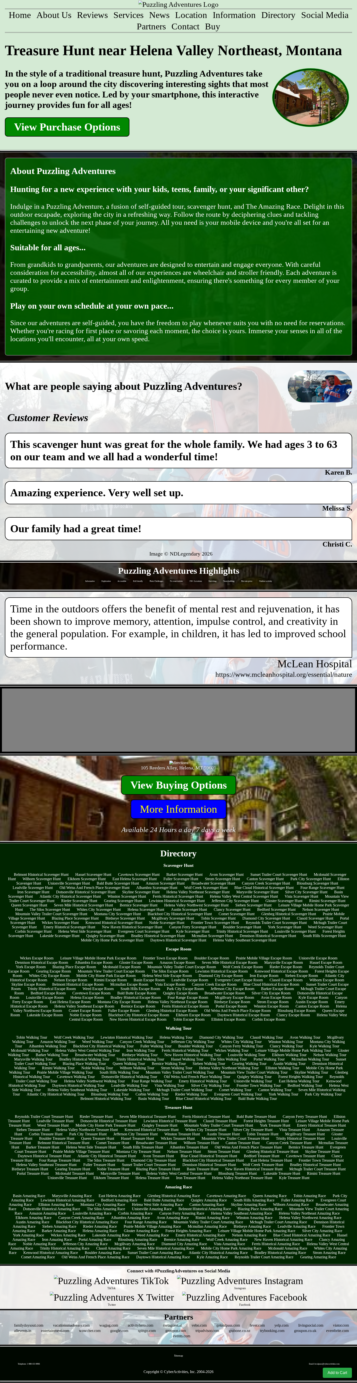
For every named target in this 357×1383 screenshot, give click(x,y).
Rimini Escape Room (110, 980)
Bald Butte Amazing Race (164, 1200)
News (159, 15)
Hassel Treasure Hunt (137, 1138)
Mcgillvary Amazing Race (134, 1244)
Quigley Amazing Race (209, 1200)
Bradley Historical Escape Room (135, 997)
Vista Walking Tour (169, 1085)
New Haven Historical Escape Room (138, 1019)
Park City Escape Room (185, 989)
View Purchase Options (67, 127)
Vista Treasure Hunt (294, 1130)
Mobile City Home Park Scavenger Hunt (112, 940)
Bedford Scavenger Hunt (276, 909)
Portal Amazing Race (95, 1239)
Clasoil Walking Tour (266, 1037)
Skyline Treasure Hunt (322, 1151)
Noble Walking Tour (97, 1068)
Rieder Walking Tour (191, 1094)
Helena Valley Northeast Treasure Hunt (242, 1178)
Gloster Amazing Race (141, 1231)
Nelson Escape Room (70, 980)
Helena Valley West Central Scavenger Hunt (244, 896)
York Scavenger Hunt (284, 927)
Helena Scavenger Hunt (146, 909)
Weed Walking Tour (97, 1042)
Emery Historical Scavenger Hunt (69, 927)
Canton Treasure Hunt (243, 1143)
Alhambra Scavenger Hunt (156, 888)
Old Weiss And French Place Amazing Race (95, 1257)
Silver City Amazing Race (322, 1231)
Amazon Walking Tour (57, 1042)
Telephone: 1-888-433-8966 (29, 1364)
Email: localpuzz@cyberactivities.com (324, 1364)
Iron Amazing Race (57, 1239)
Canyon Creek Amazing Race (81, 1218)
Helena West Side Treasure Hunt (91, 1147)
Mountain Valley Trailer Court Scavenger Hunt (51, 914)
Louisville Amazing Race (92, 1213)
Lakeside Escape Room (45, 1015)
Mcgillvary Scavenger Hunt (173, 918)
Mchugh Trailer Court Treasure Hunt (317, 1169)
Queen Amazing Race (270, 1196)
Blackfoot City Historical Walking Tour (103, 1046)
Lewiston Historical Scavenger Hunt (177, 901)
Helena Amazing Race (100, 1231)
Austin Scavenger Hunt (189, 909)
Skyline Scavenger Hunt (141, 892)
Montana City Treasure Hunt (138, 1151)
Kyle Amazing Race (212, 1257)
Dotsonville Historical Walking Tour (129, 1077)
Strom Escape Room (273, 1002)
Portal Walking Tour (269, 1059)
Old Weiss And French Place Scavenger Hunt (94, 888)
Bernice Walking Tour (169, 1063)
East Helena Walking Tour (299, 1081)
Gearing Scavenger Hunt (123, 901)
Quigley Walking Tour (254, 1077)
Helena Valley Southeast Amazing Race (241, 1213)
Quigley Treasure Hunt (159, 1125)
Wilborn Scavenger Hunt (42, 879)
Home (20, 15)
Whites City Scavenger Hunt (99, 909)
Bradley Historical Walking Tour (84, 1059)
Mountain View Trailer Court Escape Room (111, 971)
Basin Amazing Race (29, 1196)
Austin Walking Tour (289, 1063)
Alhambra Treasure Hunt (189, 1147)
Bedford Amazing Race (119, 1200)
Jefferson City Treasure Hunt (135, 1134)
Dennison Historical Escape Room (41, 962)
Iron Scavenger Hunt (33, 892)
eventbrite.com (337, 1331)
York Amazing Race (28, 1235)
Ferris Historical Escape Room (185, 1006)
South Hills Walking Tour (119, 1072)
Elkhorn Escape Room (193, 1015)
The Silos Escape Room (170, 971)
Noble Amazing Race (39, 1244)
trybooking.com (272, 1331)
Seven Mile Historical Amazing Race (165, 1248)
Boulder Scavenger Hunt (242, 927)
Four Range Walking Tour (152, 1081)
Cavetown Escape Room (91, 993)
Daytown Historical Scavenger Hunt (178, 940)
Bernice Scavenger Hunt (138, 905)
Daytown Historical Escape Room (243, 1015)
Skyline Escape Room (28, 984)
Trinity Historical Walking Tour (140, 1059)
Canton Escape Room (312, 1006)
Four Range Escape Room (188, 997)
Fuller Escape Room (123, 1011)
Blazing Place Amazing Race (260, 1209)
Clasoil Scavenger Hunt (315, 918)
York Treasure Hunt (275, 1125)
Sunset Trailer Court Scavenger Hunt (278, 874)
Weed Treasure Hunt (53, 1125)
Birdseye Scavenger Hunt (125, 918)
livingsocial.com (310, 1325)
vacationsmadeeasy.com (71, 1325)
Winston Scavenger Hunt (127, 896)
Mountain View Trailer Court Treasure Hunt (235, 1138)
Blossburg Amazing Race (137, 1239)
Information (234, 15)
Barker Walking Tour (52, 1055)
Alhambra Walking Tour (47, 1046)
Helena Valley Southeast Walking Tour (77, 1090)
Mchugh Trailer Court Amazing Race (278, 1222)
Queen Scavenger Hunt (29, 905)
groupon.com (175, 1331)
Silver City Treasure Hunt (252, 1130)
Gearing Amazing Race (318, 1257)
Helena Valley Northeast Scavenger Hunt (198, 892)
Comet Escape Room (85, 1011)
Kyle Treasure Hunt (294, 1178)
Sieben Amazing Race (59, 1226)
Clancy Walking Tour (286, 1046)
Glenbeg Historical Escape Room (171, 1011)
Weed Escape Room (98, 989)
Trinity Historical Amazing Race (64, 1248)
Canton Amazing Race (206, 1204)
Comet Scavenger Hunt (237, 914)
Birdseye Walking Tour (140, 1055)
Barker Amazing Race (59, 1231)
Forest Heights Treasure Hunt (266, 1121)
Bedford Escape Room (48, 993)
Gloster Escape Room (136, 962)
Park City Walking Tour (323, 1094)
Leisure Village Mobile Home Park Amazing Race (256, 1231)
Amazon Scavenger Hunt (165, 883)
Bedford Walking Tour (305, 1085)
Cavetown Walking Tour (76, 1077)
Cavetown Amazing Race (226, 1196)
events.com (181, 1336)
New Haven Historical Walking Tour (192, 1055)
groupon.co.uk (305, 1331)
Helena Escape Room (87, 997)
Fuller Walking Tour (155, 1046)
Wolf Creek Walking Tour (74, 1037)
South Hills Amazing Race (254, 1200)
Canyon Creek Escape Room (214, 984)
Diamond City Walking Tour (221, 1037)
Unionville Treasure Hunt (67, 1178)
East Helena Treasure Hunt (271, 1160)
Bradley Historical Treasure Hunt (315, 1165)
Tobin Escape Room (188, 1019)
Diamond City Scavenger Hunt (266, 918)
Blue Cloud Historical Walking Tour (203, 1098)
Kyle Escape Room (313, 997)
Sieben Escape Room (301, 976)
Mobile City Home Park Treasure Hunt (105, 1125)
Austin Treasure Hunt (223, 1134)
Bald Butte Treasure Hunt (256, 1116)
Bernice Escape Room (138, 1006)
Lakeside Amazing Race (111, 1235)
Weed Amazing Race (152, 1235)
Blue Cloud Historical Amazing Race (301, 1235)
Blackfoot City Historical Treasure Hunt (213, 1160)
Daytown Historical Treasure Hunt (44, 1156)
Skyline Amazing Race (248, 1204)
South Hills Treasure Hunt (143, 1147)
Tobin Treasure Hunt (262, 1134)
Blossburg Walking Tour (110, 1094)
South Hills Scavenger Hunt (324, 936)
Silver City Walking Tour (210, 1085)
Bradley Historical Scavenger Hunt (158, 936)
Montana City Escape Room (119, 1002)
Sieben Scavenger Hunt (253, 905)
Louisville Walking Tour (246, 1055)
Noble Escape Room (86, 1015)
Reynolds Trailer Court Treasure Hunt (44, 1116)
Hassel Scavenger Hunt (93, 874)
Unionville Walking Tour (253, 1081)
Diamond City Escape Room (221, 976)
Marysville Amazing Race (72, 1196)
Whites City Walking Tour (241, 1042)
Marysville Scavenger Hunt (257, 892)
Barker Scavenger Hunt (184, 874)
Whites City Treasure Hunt (205, 1130)
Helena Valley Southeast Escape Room (84, 1006)
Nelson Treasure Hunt (184, 1151)
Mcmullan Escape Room (129, 984)
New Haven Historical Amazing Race (283, 1239)
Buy (212, 26)
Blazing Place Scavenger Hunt (75, 918)
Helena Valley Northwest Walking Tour (94, 1081)
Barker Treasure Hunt (42, 1147)
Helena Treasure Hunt (152, 1178)
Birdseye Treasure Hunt (30, 1169)
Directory (278, 15)
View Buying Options (178, 785)
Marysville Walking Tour (33, 1059)
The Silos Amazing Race (106, 1209)
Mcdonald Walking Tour (30, 1050)
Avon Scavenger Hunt (226, 874)
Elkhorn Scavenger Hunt (87, 879)
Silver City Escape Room (271, 993)
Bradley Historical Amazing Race (280, 1253)
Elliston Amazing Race (56, 1204)
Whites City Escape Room (49, 976)
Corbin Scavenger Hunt (33, 931)
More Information (178, 809)
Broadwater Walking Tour (95, 1055)
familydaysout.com (28, 1325)
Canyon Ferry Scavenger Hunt (192, 927)
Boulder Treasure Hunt (56, 1138)
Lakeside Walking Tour (132, 1090)
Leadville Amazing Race (296, 1226)
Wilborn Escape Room (326, 980)
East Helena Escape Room (70, 1002)
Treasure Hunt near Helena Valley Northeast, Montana (173, 50)
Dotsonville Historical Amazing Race (51, 1209)
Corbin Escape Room (268, 1019)
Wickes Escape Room (36, 958)
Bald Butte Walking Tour (257, 1098)
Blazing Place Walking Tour (84, 1063)
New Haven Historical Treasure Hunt (253, 1169)
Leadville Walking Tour (129, 1085)
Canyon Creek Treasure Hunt (289, 1143)
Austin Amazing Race (32, 1222)
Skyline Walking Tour (311, 1072)
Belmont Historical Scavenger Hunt (41, 874)
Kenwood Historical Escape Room (281, 971)
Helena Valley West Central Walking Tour (87, 1050)
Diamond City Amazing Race (184, 1244)
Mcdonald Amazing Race (287, 1248)
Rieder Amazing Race (100, 1226)
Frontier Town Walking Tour (259, 1085)
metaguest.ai (172, 1325)
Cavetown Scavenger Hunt (139, 874)
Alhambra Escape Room (93, 962)
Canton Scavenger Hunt (265, 879)
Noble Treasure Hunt (113, 1169)
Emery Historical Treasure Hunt (321, 1125)
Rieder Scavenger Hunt (79, 901)
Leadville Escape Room (189, 980)
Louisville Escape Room (45, 997)
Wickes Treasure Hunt (178, 1138)
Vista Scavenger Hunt (301, 896)
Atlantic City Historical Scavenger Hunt (70, 896)
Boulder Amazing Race (103, 1253)
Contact (185, 26)
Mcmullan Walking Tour (310, 1059)
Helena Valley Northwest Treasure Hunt (87, 1130)
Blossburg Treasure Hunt (237, 1173)
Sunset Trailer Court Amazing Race (155, 1253)
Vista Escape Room (170, 984)
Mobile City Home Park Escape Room (106, 976)
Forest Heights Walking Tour (300, 1077)
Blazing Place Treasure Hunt (158, 1169)
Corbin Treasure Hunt (45, 1134)
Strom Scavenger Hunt (222, 879)
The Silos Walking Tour (228, 1059)
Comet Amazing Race (38, 1257)
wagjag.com (108, 1325)
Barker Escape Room (277, 989)
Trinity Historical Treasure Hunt (300, 1138)
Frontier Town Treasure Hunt (321, 1160)
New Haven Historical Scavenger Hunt (132, 927)
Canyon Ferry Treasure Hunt (305, 1116)
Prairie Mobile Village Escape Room (264, 958)
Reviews (92, 15)
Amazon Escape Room (177, 962)
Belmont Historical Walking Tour (105, 1098)
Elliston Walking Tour (282, 1068)
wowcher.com (90, 1331)
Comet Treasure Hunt (112, 1143)
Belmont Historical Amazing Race (204, 1209)
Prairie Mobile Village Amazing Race (152, 1226)
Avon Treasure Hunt (158, 1156)
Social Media (324, 15)
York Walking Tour (283, 1094)
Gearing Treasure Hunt (72, 1169)
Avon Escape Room (276, 997)
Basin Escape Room (149, 980)
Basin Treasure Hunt (202, 1169)
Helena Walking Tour (176, 1037)
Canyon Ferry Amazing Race (181, 1213)
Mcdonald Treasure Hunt (74, 1173)
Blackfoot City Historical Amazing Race (87, 1222)
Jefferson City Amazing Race (85, 1244)
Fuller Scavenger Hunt (180, 879)
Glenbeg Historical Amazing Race (173, 1196)
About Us (53, 15)
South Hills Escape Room (140, 989)
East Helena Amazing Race (120, 1196)
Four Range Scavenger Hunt (322, 888)
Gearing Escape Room (53, 971)
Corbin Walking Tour (152, 1094)
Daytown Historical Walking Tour (78, 1085)
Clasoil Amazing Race (113, 1248)
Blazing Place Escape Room (74, 967)
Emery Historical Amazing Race (200, 1235)
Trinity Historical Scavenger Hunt (242, 931)
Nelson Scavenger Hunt (320, 909)
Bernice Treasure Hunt (306, 1147)
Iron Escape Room (264, 976)
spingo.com (147, 1331)
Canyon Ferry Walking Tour (241, 1046)
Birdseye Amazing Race (252, 1226)
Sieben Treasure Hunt (33, 1130)
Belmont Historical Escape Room (77, 984)
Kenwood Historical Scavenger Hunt (113, 923)
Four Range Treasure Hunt (59, 1160)
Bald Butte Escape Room (136, 993)
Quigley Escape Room (180, 993)
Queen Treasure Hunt (97, 1138)
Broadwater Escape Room (224, 993)
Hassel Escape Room (326, 962)
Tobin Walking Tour (31, 1037)
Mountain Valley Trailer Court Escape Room (181, 967)
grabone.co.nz (239, 1331)
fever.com (257, 1325)
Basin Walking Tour (153, 1098)
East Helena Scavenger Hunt (134, 879)
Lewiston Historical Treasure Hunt (170, 1121)
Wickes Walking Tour (231, 1050)
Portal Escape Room (231, 1006)
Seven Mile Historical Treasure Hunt (147, 1116)
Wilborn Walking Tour (137, 1068)
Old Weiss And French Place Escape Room (237, 1011)
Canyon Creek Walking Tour (142, 1042)
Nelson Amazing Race (249, 1235)
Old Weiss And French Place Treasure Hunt (248, 1147)
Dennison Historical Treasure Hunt (209, 1165)
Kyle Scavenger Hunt (192, 931)
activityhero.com (140, 1325)
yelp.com (281, 1325)
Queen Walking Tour (129, 1063)
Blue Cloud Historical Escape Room (271, 984)
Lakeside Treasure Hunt (282, 1173)
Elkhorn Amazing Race (33, 1218)
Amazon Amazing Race (47, 1213)
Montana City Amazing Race (102, 1204)
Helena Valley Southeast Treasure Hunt (46, 1165)
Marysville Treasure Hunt (120, 1173)
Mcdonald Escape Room (122, 967)
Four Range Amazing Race (146, 1222)
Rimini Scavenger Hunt (327, 901)
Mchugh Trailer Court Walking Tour (184, 1090)
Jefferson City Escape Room (232, 989)
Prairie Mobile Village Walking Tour (65, 1072)
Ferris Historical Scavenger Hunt (178, 896)
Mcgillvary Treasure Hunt (305, 1134)
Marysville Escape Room (283, 962)
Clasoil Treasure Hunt (220, 1121)
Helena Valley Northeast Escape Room (177, 1002)
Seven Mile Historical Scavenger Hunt (83, 905)
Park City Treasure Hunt (88, 1134)
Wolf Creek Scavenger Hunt (206, 888)
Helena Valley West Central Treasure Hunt (179, 1173)
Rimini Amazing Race (213, 1218)
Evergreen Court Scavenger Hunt (143, 931)
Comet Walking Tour (235, 1090)
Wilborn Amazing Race (291, 1204)
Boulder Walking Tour (195, 1046)
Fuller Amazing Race (297, 1200)
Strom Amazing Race (329, 1253)
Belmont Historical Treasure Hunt (63, 1143)
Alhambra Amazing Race (130, 1218)
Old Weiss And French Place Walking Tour (197, 1077)
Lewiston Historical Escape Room (221, 971)
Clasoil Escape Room (286, 980)
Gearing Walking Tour (249, 1063)
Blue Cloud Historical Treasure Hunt (209, 1156)
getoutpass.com (228, 1325)
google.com (119, 1331)
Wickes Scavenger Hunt (60, 923)
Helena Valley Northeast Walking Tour (229, 1068)
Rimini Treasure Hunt (323, 1173)
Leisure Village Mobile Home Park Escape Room (98, 958)
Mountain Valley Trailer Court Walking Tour (180, 1072)
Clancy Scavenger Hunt (232, 909)
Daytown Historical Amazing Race (163, 1257)
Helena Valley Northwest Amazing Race (310, 1218)
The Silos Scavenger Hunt (50, 909)
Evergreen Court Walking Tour (238, 1094)
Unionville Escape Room (318, 958)
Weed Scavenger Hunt (325, 927)
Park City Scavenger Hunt (310, 879)
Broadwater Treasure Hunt (156, 1143)
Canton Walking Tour (274, 1090)
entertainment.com (55, 1331)
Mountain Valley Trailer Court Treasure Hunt (218, 1125)
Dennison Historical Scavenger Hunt (268, 936)
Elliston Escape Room (228, 1019)
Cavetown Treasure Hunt (305, 1156)
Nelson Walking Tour (329, 1055)
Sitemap (178, 1355)
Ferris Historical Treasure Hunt (206, 1116)
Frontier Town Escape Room (165, 958)
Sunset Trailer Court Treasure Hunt (149, 1165)
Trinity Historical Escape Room (51, 989)
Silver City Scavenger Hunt (306, 892)
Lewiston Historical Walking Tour (127, 1037)
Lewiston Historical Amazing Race (67, 1200)
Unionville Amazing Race (152, 1209)
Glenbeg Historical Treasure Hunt (272, 1151)
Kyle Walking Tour (324, 1046)
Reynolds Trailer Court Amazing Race (264, 1257)
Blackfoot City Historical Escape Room (138, 1015)
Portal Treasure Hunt (33, 1173)
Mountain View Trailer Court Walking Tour (254, 1072)
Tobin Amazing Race (309, 1196)
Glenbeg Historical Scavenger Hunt (288, 914)
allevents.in (22, 1331)
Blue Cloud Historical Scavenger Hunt (264, 888)
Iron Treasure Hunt (190, 1178)
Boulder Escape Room (211, 958)
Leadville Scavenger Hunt (33, 888)
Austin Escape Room (311, 1002)
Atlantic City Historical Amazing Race (218, 1253)
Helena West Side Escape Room (167, 976)
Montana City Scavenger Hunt (117, 914)
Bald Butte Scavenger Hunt (118, 883)
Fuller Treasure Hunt (99, 1165)
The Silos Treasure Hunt (105, 1160)
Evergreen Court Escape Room (239, 980)
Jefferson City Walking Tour (192, 1042)
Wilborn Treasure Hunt (201, 1143)
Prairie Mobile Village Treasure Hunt (81, 1151)
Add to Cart (337, 1373)
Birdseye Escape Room (232, 1002)
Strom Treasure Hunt (224, 1151)
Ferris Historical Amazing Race (276, 1244)
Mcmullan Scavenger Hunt (212, 936)
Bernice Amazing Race (181, 1239)
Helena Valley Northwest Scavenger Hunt (196, 905)
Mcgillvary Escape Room (234, 997)
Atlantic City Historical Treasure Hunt (106, 1156)
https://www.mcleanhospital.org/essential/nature (283, 674)
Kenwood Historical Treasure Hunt (151, 1130)
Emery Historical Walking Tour (203, 1081)
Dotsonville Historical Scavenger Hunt (85, 892)
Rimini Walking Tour (58, 1068)
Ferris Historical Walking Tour (185, 1050)
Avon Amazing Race (173, 1218)
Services (128, 15)
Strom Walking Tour (176, 1068)
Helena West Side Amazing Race (157, 1204)
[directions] (178, 763)
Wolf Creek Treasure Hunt (263, 1165)
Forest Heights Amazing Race (188, 1231)
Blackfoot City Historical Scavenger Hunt (180, 914)
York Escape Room (31, 967)
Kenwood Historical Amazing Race (50, 1253)
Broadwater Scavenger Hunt (213, 883)
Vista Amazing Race (229, 1244)
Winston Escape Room (271, 1006)
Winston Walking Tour (285, 1042)
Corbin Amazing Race (135, 1213)
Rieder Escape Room (286, 967)
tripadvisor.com (207, 1331)
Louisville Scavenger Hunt (295, 931)
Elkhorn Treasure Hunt (111, 1178)
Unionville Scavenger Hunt (69, 883)
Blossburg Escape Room (296, 1011)
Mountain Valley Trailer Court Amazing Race (208, 1222)
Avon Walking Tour (305, 1037)
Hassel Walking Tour (187, 1059)
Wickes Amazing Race (68, 1235)
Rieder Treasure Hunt (96, 1116)
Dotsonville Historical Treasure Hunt (108, 1121)
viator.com (341, 1325)
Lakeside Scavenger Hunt (59, 936)
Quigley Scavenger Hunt (105, 936)
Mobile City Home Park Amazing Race (231, 1248)
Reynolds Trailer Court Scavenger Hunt (276, 923)
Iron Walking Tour (141, 1050)
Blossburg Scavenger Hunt (317, 883)
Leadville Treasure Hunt (55, 1121)
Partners (151, 26)
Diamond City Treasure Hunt (153, 1160)
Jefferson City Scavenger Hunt (235, 901)
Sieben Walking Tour (209, 1063)
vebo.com (199, 1325)
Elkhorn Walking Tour (289, 1055)
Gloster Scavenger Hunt (283, 901)
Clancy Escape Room (293, 1015)
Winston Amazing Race (254, 1218)
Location (191, 15)
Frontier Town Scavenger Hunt (215, 923)
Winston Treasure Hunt (182, 1134)
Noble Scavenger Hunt (166, 923)
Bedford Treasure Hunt (261, 1156)
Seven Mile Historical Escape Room (229, 962)
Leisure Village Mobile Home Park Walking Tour (293, 1050)
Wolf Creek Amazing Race (226, 1239)
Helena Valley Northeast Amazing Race (309, 1213)
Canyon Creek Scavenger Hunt (266, 883)
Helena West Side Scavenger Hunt (84, 931)
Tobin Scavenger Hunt (218, 918)
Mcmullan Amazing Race (207, 1226)
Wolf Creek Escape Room (243, 967)
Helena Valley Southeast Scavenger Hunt (244, 940)
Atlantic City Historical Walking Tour (55, 1094)
